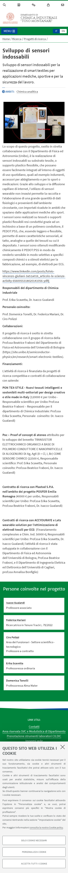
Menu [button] (8, 31)
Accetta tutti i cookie (34, 863)
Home (6, 39)
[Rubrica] (19, 5)
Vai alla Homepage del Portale (10, 18)
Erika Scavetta (14, 663)
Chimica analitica (27, 91)
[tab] (56, 30)
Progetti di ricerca (35, 39)
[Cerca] (5, 5)
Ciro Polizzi (12, 637)
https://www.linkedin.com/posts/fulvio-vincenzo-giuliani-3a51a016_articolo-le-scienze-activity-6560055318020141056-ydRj (33, 276)
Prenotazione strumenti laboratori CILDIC (34, 736)
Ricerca (16, 39)
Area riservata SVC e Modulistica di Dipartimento (34, 731)
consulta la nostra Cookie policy (46, 827)
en (63, 31)
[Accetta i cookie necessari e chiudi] (62, 747)
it (56, 31)
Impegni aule (34, 741)
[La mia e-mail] (63, 5)
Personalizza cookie (34, 851)
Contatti (34, 727)
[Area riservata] (49, 5)
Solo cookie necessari (34, 840)
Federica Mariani (16, 620)
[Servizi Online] (34, 5)
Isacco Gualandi (15, 602)
